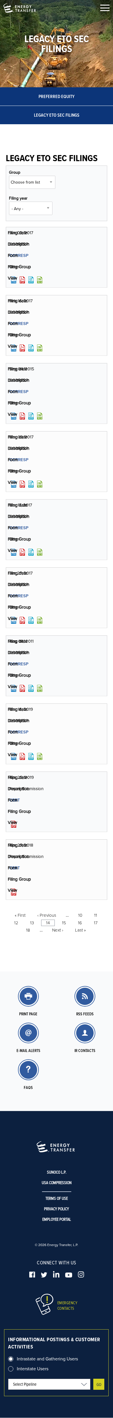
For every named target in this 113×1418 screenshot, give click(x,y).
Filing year (18, 198)
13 (32, 923)
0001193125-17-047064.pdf (22, 348)
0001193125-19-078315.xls (39, 756)
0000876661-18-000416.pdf (13, 892)
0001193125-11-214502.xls (39, 688)
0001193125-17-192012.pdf (22, 280)
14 (48, 923)
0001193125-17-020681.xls (39, 620)
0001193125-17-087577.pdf (22, 552)
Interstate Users (32, 1368)
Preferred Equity (56, 96)
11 (95, 915)
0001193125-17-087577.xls (39, 552)
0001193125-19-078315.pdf (22, 756)
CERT (14, 800)
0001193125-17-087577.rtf (31, 552)
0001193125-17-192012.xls (39, 280)
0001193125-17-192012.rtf (31, 280)
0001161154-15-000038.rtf (31, 416)
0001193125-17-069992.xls (39, 484)
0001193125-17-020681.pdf (22, 620)
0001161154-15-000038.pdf (22, 416)
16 (80, 923)
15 (64, 923)
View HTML (13, 280)
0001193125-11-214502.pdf (22, 688)
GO (98, 1384)
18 (28, 930)
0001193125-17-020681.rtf (31, 620)
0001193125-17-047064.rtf (31, 348)
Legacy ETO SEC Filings (56, 115)
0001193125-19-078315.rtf (31, 756)
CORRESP (18, 255)
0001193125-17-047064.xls (39, 348)
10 (80, 915)
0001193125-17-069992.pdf (22, 484)
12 (16, 923)
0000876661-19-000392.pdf (13, 824)
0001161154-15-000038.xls (39, 416)
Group (14, 172)
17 (96, 923)
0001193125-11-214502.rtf (31, 688)
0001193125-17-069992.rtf (31, 484)
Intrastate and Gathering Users (47, 1358)
